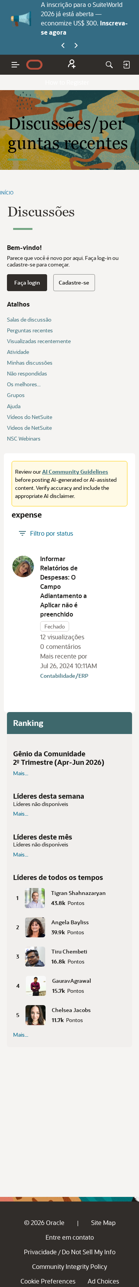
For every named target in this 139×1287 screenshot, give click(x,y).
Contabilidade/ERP (64, 675)
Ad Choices (103, 1281)
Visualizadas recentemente (39, 341)
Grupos (16, 395)
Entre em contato (70, 1237)
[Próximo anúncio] (76, 46)
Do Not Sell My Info (88, 1252)
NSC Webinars (24, 438)
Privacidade (40, 1252)
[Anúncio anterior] (63, 46)
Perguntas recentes (30, 330)
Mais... (20, 773)
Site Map (103, 1222)
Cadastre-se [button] (74, 282)
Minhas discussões (30, 362)
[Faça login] (126, 65)
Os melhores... (24, 384)
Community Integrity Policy (69, 1266)
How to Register (67, 82)
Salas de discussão (29, 319)
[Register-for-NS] (71, 64)
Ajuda (13, 406)
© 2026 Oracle (44, 1222)
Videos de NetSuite (29, 427)
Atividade (18, 351)
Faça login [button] (27, 282)
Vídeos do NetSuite (29, 417)
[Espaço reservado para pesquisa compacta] (109, 65)
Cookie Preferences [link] (47, 1281)
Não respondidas (27, 373)
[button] (23, 566)
